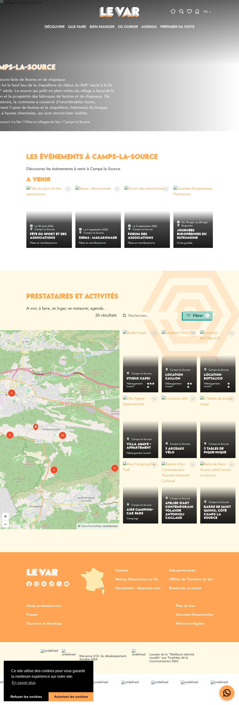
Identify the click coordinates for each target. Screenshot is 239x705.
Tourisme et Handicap (44, 623)
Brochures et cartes (185, 588)
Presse (31, 614)
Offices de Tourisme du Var (191, 579)
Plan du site (185, 606)
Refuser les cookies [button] (26, 696)
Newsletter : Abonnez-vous (137, 588)
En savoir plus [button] (23, 683)
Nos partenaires (182, 570)
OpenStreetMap (91, 526)
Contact (121, 570)
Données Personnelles (194, 614)
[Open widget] (227, 693)
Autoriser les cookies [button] (71, 696)
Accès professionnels (43, 606)
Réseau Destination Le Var (136, 579)
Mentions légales (190, 623)
